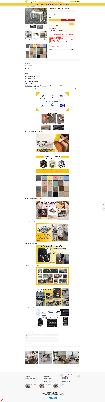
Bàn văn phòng (35, 6)
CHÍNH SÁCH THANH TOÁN (47, 381)
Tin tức (67, 4)
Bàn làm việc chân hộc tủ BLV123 (45, 364)
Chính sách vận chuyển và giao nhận (30, 378)
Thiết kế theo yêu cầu (58, 4)
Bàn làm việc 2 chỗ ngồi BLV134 (28, 39)
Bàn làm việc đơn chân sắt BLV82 (31, 364)
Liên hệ (64, 4)
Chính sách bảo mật (28, 376)
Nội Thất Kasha (70, 374)
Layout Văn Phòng (51, 4)
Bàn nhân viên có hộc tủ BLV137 (36, 39)
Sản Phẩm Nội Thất (44, 4)
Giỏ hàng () (72, 1)
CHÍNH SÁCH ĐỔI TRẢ (46, 376)
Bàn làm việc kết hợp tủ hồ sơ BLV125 (73, 364)
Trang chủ (38, 4)
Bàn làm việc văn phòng (39, 6)
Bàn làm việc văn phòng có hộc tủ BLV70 (59, 364)
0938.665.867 (56, 25)
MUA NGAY (55, 19)
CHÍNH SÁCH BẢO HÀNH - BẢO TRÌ (47, 378)
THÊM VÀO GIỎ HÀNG (68, 19)
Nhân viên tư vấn (53, 30)
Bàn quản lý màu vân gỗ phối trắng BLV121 (44, 39)
